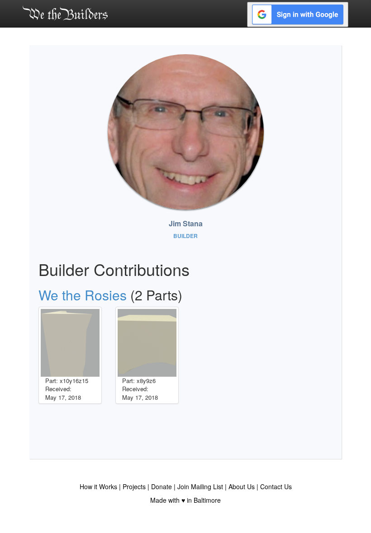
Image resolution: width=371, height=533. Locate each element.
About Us (241, 486)
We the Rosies (82, 294)
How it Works (98, 486)
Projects (134, 486)
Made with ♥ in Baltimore (185, 500)
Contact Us (276, 486)
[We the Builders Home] (65, 12)
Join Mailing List (200, 486)
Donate (161, 486)
